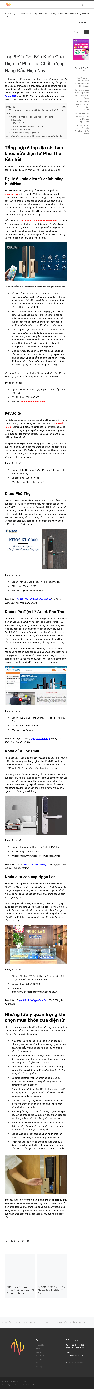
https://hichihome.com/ (33, 401)
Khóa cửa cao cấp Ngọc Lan (26, 132)
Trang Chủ (40, 1345)
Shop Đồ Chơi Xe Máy (35, 864)
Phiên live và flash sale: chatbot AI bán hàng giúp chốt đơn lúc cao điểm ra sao (20, 1290)
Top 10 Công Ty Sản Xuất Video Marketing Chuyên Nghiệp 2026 (82, 82)
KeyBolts (17, 119)
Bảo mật (39, 1352)
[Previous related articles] (58, 1248)
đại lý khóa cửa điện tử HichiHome (39, 220)
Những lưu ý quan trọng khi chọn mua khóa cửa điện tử (35, 135)
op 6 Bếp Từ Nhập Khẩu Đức (33, 1000)
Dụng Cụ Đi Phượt (40, 738)
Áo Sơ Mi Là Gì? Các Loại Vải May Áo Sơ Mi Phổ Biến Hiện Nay (51, 1290)
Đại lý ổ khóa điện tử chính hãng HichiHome (33, 116)
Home (7, 13)
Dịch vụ (39, 1363)
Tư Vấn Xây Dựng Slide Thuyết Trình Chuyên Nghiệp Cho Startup (81, 94)
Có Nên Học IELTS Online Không (34, 599)
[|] (8, 4)
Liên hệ (39, 1366)
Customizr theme (32, 1385)
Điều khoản (40, 1356)
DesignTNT (10, 96)
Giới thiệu (40, 1359)
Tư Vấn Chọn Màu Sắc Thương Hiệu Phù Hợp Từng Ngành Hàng (82, 117)
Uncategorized (22, 13)
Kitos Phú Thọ (19, 123)
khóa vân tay (11, 193)
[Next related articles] (64, 1248)
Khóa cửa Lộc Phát (21, 129)
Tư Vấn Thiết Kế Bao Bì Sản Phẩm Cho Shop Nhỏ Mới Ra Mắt (81, 129)
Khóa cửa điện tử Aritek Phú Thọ (28, 126)
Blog (13, 13)
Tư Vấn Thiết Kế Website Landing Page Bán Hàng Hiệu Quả (82, 105)
